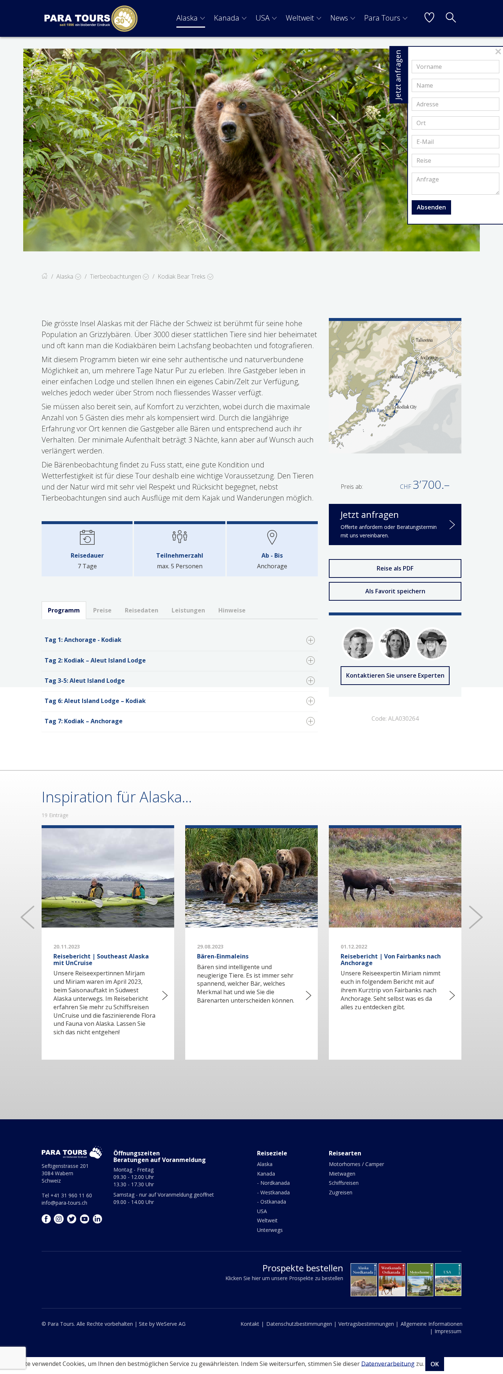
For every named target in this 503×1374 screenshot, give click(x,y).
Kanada (226, 18)
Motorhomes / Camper (356, 1164)
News (339, 18)
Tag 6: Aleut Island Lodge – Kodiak (95, 701)
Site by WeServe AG (162, 1323)
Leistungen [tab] (188, 610)
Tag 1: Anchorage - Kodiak (83, 640)
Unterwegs (270, 1229)
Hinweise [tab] (232, 610)
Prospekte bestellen (303, 1268)
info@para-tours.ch (64, 1202)
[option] (251, 150)
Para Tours (382, 18)
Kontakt (249, 1323)
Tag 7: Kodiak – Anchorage (84, 721)
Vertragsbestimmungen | (368, 1323)
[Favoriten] (429, 18)
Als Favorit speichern (395, 591)
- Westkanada (273, 1192)
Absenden (431, 207)
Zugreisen (340, 1192)
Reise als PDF (395, 568)
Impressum (448, 1331)
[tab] (180, 640)
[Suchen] (450, 18)
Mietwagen (342, 1173)
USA (263, 18)
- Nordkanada (273, 1182)
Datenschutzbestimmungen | (301, 1323)
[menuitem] (190, 18)
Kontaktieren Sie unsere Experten (395, 675)
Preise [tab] (102, 610)
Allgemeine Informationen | (431, 1327)
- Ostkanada (271, 1201)
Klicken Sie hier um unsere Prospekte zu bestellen (284, 1278)
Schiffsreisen (344, 1182)
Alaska (187, 18)
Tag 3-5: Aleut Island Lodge (85, 681)
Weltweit (300, 18)
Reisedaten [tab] (141, 610)
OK (434, 1364)
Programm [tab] (64, 610)
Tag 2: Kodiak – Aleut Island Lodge (95, 660)
